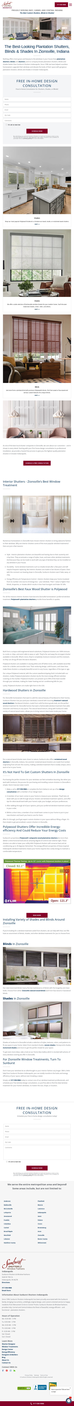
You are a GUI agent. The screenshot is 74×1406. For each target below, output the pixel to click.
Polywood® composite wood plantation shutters (39, 838)
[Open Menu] (70, 4)
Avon (39, 1231)
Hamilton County (10, 1243)
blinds (12, 62)
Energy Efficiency (8, 1352)
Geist (39, 1216)
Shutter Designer (8, 1344)
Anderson (7, 1201)
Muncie (40, 1205)
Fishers (40, 1220)
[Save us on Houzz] (14, 1371)
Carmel (6, 1228)
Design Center (7, 1349)
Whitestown (42, 1243)
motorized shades (10, 1048)
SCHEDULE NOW (37, 131)
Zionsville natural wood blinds (33, 991)
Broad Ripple (8, 1231)
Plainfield (41, 1201)
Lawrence (41, 1209)
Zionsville (41, 1235)
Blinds (7, 944)
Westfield (7, 1235)
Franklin (6, 1220)
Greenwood (8, 1216)
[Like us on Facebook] (3, 1371)
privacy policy (27, 138)
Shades (8, 998)
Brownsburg (42, 1228)
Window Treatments (10, 1347)
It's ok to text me (14, 125)
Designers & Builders (10, 1355)
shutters (21, 62)
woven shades (50, 1045)
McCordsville (8, 1209)
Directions (6, 1282)
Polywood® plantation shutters (23, 599)
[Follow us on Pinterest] (7, 1371)
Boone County (42, 1239)
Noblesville (7, 1205)
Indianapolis (42, 1212)
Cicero (40, 1224)
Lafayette (7, 1212)
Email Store (6, 1290)
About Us (5, 1360)
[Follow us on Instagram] (11, 1371)
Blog (3, 1357)
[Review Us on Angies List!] (24, 1388)
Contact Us (6, 1363)
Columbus (7, 1224)
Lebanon (7, 1239)
